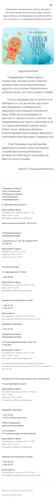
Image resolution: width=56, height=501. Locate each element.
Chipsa (14, 495)
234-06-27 (8, 464)
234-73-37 (8, 308)
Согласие (10, 12)
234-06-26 (8, 461)
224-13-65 (8, 305)
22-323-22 (6, 243)
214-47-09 (8, 417)
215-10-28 (8, 329)
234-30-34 (31, 223)
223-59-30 (8, 277)
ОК (51, 5)
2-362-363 (6, 344)
